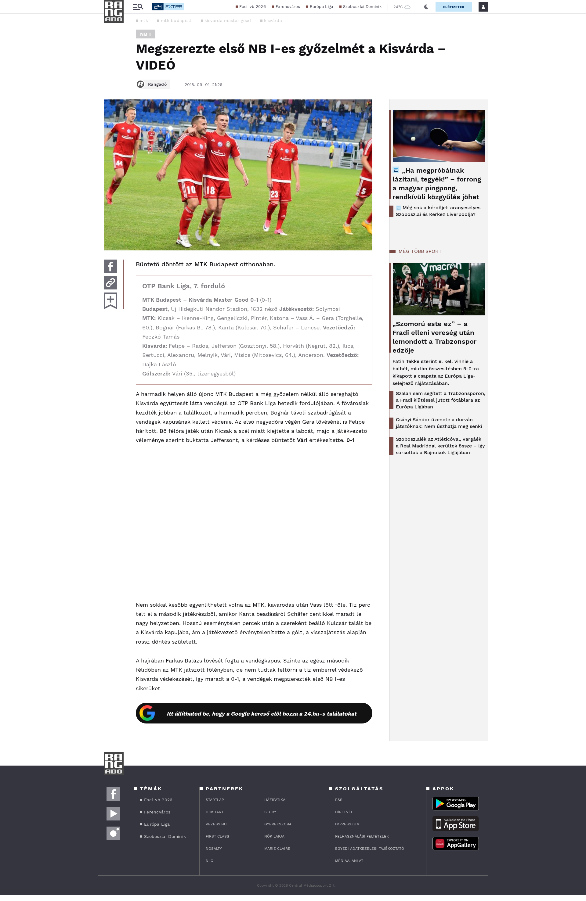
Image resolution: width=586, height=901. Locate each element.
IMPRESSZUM (347, 824)
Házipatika (274, 800)
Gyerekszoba (277, 824)
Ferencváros (288, 6)
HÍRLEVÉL (344, 812)
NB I (145, 34)
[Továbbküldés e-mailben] (110, 282)
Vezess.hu (216, 824)
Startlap (215, 800)
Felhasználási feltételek (362, 836)
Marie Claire (277, 848)
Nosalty (214, 848)
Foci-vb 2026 (252, 6)
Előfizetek (454, 7)
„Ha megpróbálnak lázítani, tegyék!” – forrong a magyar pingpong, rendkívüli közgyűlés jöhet (436, 184)
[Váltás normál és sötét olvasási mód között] (426, 6)
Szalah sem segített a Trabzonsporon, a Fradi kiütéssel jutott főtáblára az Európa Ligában (440, 400)
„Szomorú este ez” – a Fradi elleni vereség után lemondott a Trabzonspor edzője (434, 337)
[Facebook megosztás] (110, 266)
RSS (338, 800)
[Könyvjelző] (110, 301)
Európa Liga (321, 6)
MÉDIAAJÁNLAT (349, 861)
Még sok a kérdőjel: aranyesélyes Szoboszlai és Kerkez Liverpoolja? (438, 211)
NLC (209, 861)
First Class (217, 836)
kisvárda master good (227, 20)
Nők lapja (274, 836)
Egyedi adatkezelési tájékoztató (369, 848)
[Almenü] (138, 7)
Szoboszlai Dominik (362, 6)
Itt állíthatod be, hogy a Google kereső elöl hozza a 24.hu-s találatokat (261, 713)
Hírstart (214, 812)
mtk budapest (176, 20)
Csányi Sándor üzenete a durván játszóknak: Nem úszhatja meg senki (439, 423)
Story (270, 812)
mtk (143, 20)
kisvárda (273, 20)
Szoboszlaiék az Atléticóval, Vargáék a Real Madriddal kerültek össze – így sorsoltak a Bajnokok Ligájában (440, 445)
